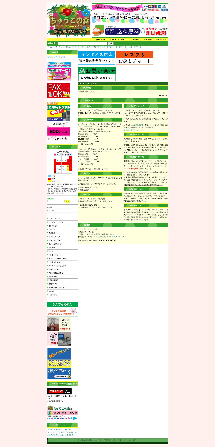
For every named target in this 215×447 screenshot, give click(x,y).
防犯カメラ (53, 277)
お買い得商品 (53, 280)
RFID (51, 251)
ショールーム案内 (130, 440)
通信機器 (52, 233)
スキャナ (52, 248)
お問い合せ (147, 39)
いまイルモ (53, 295)
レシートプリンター (56, 240)
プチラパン (110, 47)
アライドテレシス (99, 47)
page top (164, 95)
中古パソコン (53, 284)
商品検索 (51, 43)
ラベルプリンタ (54, 237)
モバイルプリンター (56, 244)
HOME (80, 84)
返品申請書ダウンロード (133, 130)
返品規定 (138, 125)
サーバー (81, 47)
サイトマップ (161, 39)
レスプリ (89, 47)
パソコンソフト (54, 219)
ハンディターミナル (70, 47)
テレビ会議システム (56, 273)
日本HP (51, 211)
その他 (49, 207)
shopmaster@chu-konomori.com (110, 237)
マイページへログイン (118, 39)
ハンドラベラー (54, 255)
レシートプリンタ (135, 47)
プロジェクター (54, 269)
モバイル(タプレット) (57, 287)
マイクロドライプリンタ (57, 266)
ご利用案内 (135, 39)
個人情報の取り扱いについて (88, 440)
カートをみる (100, 39)
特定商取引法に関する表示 (111, 440)
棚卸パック (53, 226)
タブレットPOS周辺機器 (57, 258)
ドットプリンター (122, 47)
